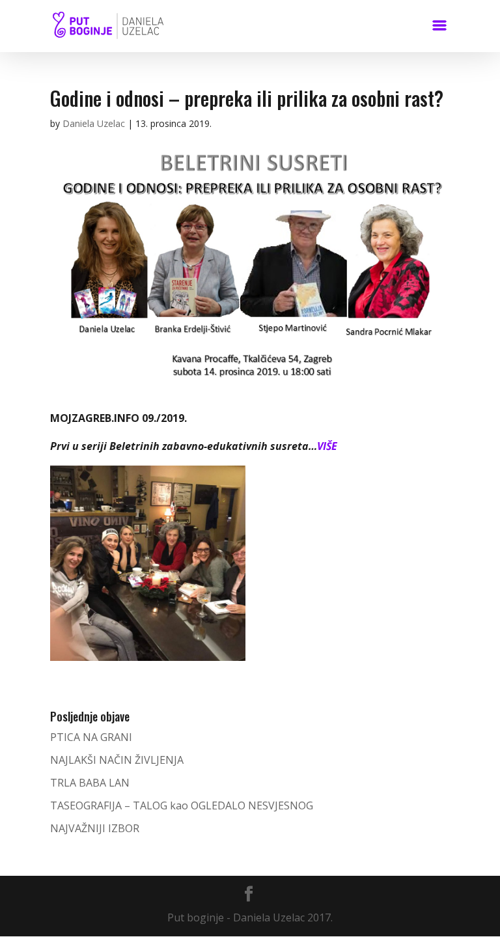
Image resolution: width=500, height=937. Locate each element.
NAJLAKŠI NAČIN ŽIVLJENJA (117, 760)
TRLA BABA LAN (90, 783)
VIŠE (327, 446)
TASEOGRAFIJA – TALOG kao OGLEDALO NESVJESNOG (181, 805)
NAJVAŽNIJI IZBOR (94, 828)
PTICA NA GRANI (91, 737)
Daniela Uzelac (93, 123)
